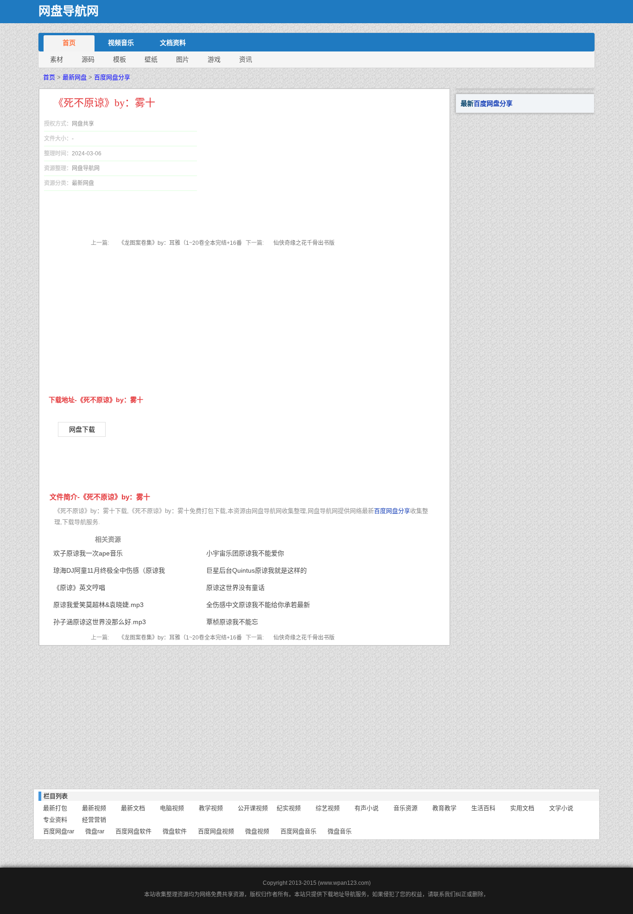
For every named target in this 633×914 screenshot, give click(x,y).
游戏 (214, 59)
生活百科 (483, 808)
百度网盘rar (58, 831)
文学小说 (561, 808)
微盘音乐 (340, 831)
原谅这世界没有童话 (235, 587)
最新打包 (55, 808)
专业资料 (55, 819)
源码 (88, 59)
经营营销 (94, 819)
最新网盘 (75, 77)
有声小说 (366, 808)
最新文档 (133, 808)
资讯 (245, 59)
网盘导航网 (68, 11)
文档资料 (173, 42)
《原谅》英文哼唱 (79, 587)
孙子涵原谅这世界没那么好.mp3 (99, 622)
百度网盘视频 (216, 831)
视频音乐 (121, 42)
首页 (69, 42)
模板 (119, 59)
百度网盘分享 (112, 77)
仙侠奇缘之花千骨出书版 (304, 243)
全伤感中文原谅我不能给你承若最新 (258, 604)
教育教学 (444, 808)
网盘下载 (82, 429)
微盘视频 (257, 831)
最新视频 (94, 808)
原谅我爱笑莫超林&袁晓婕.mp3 (98, 604)
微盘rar (94, 831)
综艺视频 (328, 808)
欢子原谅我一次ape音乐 (88, 553)
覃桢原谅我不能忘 (232, 622)
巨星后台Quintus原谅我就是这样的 (256, 570)
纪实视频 (289, 808)
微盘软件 (175, 831)
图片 (182, 59)
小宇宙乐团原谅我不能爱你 (245, 553)
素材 (56, 59)
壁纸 (151, 59)
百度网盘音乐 (298, 831)
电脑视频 (172, 808)
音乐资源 (405, 808)
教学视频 (211, 808)
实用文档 (522, 808)
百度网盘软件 (133, 831)
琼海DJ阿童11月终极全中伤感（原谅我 (109, 570)
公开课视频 (253, 808)
